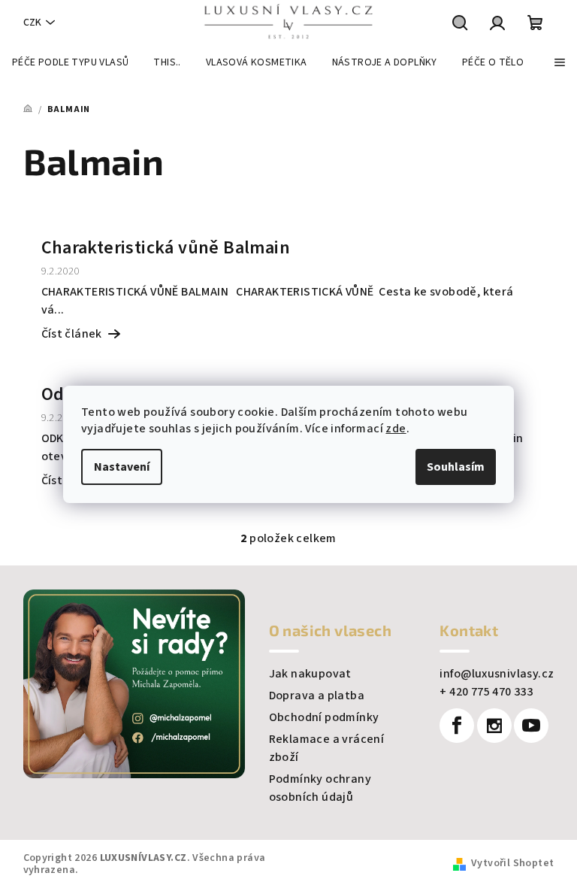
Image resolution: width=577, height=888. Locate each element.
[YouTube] (531, 725)
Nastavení (122, 467)
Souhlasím (456, 467)
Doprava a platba (316, 695)
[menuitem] (70, 62)
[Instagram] (494, 725)
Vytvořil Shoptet (512, 863)
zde (395, 428)
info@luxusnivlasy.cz (497, 673)
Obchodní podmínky (324, 717)
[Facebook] (457, 725)
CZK (32, 22)
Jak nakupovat (310, 673)
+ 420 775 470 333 (486, 691)
